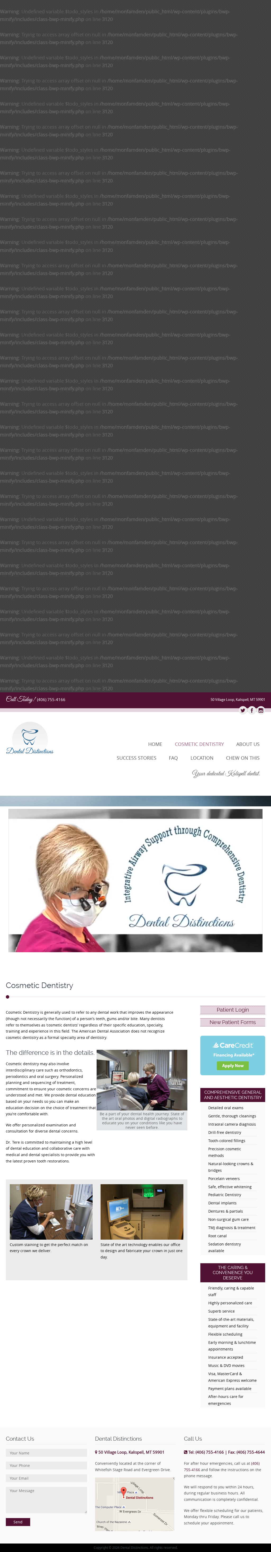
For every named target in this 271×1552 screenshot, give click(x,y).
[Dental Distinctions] (46, 737)
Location (202, 758)
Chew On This (243, 758)
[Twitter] (242, 711)
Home (155, 744)
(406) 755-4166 (51, 699)
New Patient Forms (233, 1022)
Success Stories (136, 758)
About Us (248, 744)
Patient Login (233, 1010)
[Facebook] (251, 711)
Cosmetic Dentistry (199, 744)
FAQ (173, 758)
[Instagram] (260, 711)
